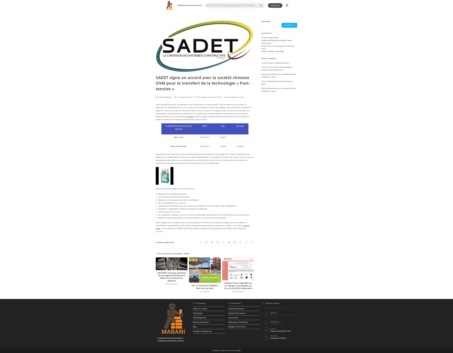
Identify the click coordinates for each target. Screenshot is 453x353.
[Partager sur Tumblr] (240, 242)
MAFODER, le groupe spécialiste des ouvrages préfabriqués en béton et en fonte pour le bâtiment (171, 277)
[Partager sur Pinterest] (212, 242)
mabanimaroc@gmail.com (280, 331)
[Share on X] (200, 242)
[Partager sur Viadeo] (246, 242)
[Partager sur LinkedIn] (217, 242)
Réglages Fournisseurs (237, 327)
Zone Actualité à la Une (234, 97)
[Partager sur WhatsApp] (251, 242)
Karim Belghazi (165, 97)
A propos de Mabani (278, 338)
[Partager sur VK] (229, 242)
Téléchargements (200, 318)
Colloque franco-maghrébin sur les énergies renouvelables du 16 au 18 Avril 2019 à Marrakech (238, 286)
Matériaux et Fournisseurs (190, 5)
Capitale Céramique (282, 63)
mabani (191, 116)
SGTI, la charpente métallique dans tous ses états (205, 286)
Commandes (198, 313)
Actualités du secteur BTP (210, 97)
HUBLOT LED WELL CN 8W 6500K (272, 51)
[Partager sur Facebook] (206, 242)
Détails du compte (200, 309)
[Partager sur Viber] (223, 242)
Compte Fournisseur (236, 309)
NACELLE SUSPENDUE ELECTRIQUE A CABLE (276, 40)
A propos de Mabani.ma (202, 331)
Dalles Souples (266, 43)
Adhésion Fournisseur (237, 313)
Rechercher (265, 21)
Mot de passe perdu (201, 322)
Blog (194, 327)
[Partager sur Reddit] (234, 242)
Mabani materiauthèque (269, 74)
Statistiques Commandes (238, 322)
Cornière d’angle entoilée (270, 38)
